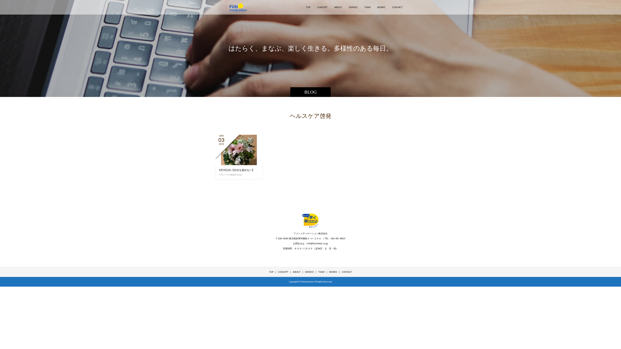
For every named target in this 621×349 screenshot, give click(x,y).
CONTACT (397, 7)
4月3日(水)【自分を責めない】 (237, 170)
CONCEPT (322, 7)
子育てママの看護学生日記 (230, 174)
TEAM (367, 7)
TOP (308, 7)
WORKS (381, 7)
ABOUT (338, 7)
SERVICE (353, 7)
